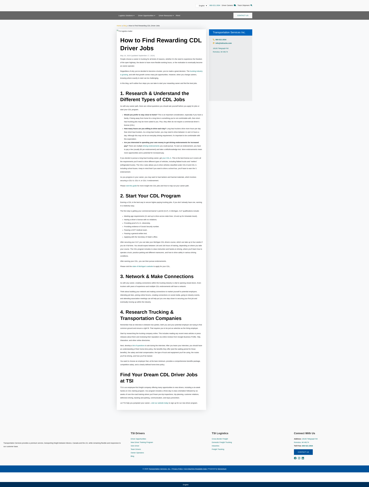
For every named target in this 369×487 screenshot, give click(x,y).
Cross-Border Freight (220, 439)
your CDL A (166, 158)
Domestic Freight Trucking (222, 442)
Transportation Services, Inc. (160, 469)
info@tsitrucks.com (224, 43)
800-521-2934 (214, 5)
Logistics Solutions (125, 16)
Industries (215, 446)
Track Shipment (244, 5)
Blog (125, 26)
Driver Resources (165, 16)
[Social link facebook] (296, 458)
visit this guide (131, 186)
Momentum (222, 469)
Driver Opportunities (145, 16)
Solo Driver (135, 446)
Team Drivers (136, 449)
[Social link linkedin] (303, 458)
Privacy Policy (177, 469)
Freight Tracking (218, 449)
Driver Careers (227, 5)
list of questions (139, 346)
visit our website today (159, 403)
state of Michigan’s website (142, 266)
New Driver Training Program (142, 442)
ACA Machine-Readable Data (195, 469)
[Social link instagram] (300, 458)
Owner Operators (137, 453)
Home (119, 26)
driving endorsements (151, 146)
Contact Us (242, 15)
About (178, 15)
